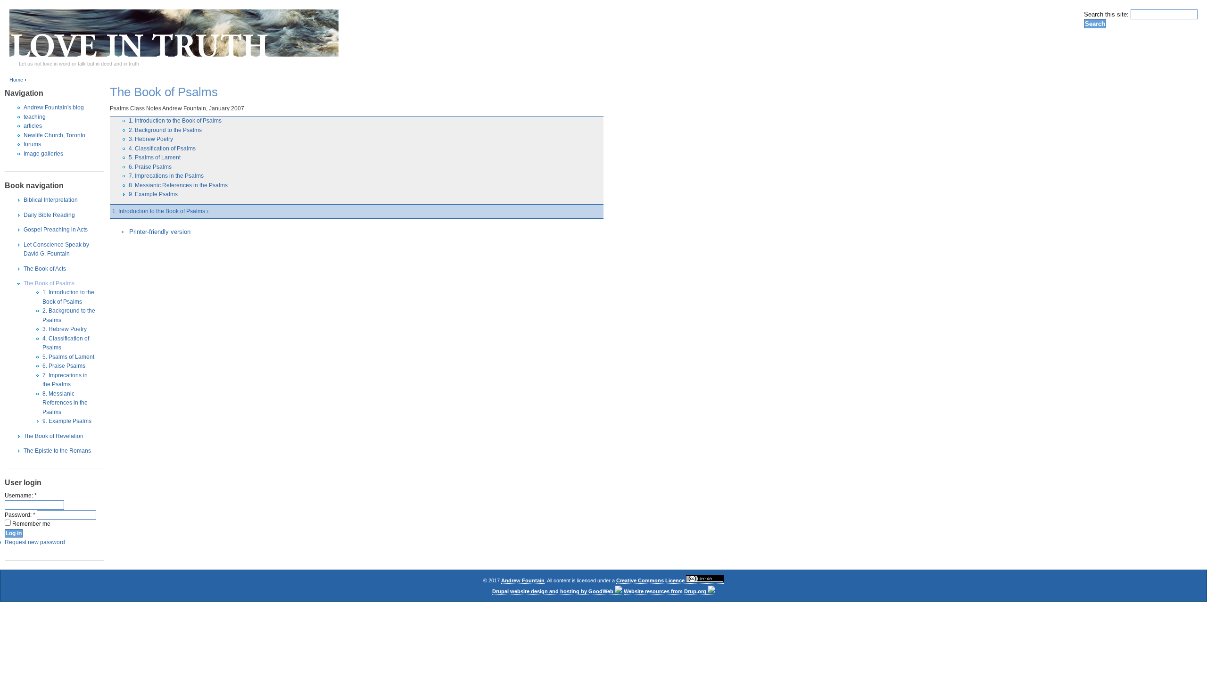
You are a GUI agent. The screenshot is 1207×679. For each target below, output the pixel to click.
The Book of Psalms (49, 283)
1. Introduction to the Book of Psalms (175, 120)
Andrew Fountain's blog (54, 107)
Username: (21, 495)
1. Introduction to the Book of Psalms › (160, 211)
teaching (35, 117)
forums (32, 144)
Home (16, 80)
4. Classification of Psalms (162, 148)
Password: (20, 515)
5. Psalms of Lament (68, 357)
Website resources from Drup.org (666, 591)
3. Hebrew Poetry (64, 329)
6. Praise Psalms (63, 366)
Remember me (30, 524)
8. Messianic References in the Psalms (65, 402)
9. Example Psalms (66, 421)
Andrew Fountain (523, 580)
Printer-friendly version (159, 231)
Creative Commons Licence (651, 580)
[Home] (174, 54)
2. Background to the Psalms (165, 130)
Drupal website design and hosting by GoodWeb (553, 591)
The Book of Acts (45, 268)
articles (33, 126)
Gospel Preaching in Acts (56, 229)
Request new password (35, 542)
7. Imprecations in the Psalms (166, 176)
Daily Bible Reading (49, 215)
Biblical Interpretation (51, 200)
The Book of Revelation (53, 436)
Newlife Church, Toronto (54, 135)
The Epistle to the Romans (57, 450)
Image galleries (43, 153)
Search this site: (1107, 14)
